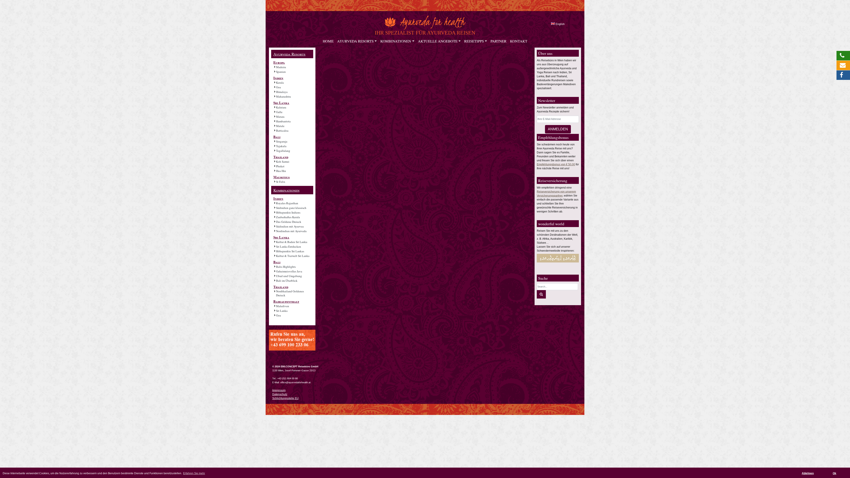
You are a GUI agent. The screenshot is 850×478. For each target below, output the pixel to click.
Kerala (280, 83)
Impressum (279, 390)
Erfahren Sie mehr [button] (194, 473)
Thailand (280, 156)
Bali (276, 136)
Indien (278, 77)
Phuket (280, 166)
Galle (279, 112)
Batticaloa (282, 131)
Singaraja (281, 141)
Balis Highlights (286, 267)
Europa (279, 62)
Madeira (281, 67)
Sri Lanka (281, 102)
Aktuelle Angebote (438, 41)
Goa (278, 87)
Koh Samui (282, 162)
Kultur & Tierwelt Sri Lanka (292, 256)
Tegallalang (283, 151)
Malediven (282, 306)
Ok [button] (834, 473)
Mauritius (281, 177)
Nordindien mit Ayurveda (291, 231)
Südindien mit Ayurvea (290, 226)
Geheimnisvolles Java (289, 271)
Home (328, 41)
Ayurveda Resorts (355, 41)
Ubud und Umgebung (289, 276)
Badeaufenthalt (286, 301)
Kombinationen (395, 41)
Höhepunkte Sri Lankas (290, 251)
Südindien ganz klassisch (291, 208)
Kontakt (518, 41)
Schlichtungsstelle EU (285, 398)
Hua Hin (281, 171)
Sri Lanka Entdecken (288, 247)
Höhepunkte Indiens (288, 212)
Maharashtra (283, 96)
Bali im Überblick (287, 281)
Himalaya (282, 92)
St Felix (280, 182)
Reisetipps (474, 41)
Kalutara (281, 107)
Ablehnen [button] (808, 473)
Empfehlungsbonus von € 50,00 (556, 164)
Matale (280, 126)
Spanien (281, 72)
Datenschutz (279, 394)
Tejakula (281, 146)
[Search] (541, 294)
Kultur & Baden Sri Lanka (291, 242)
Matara (280, 117)
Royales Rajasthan (287, 203)
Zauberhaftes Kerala (288, 217)
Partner (498, 41)
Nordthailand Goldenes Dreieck (290, 293)
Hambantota (283, 121)
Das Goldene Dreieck (288, 222)
